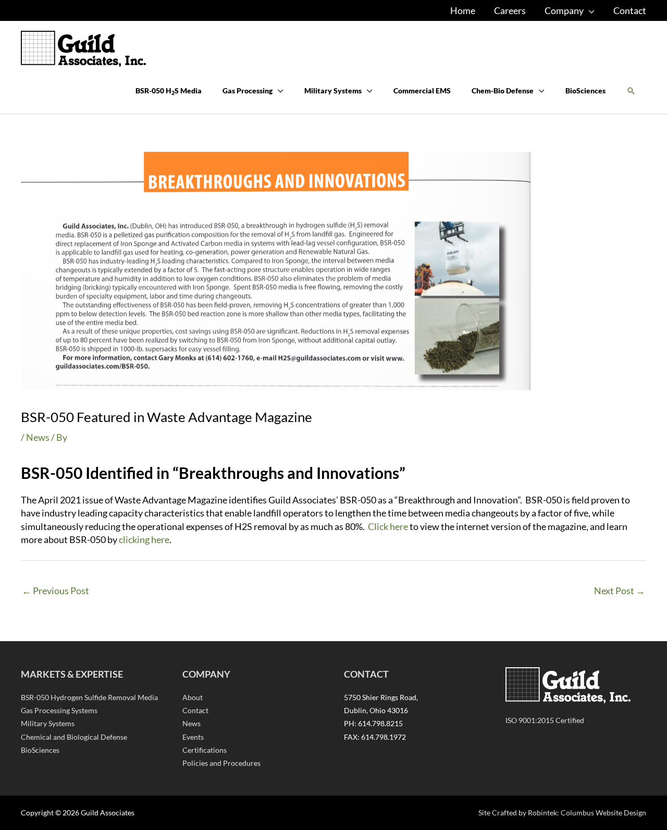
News (38, 437)
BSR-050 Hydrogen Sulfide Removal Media (89, 697)
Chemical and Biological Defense (74, 736)
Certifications (204, 749)
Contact (195, 710)
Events (193, 736)
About (192, 697)
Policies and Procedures (221, 763)
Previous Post (55, 590)
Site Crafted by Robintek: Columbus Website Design (562, 812)
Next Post (619, 590)
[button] (631, 91)
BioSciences (40, 749)
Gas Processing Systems (59, 710)
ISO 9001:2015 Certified (544, 720)
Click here (388, 526)
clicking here (144, 539)
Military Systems (48, 723)
